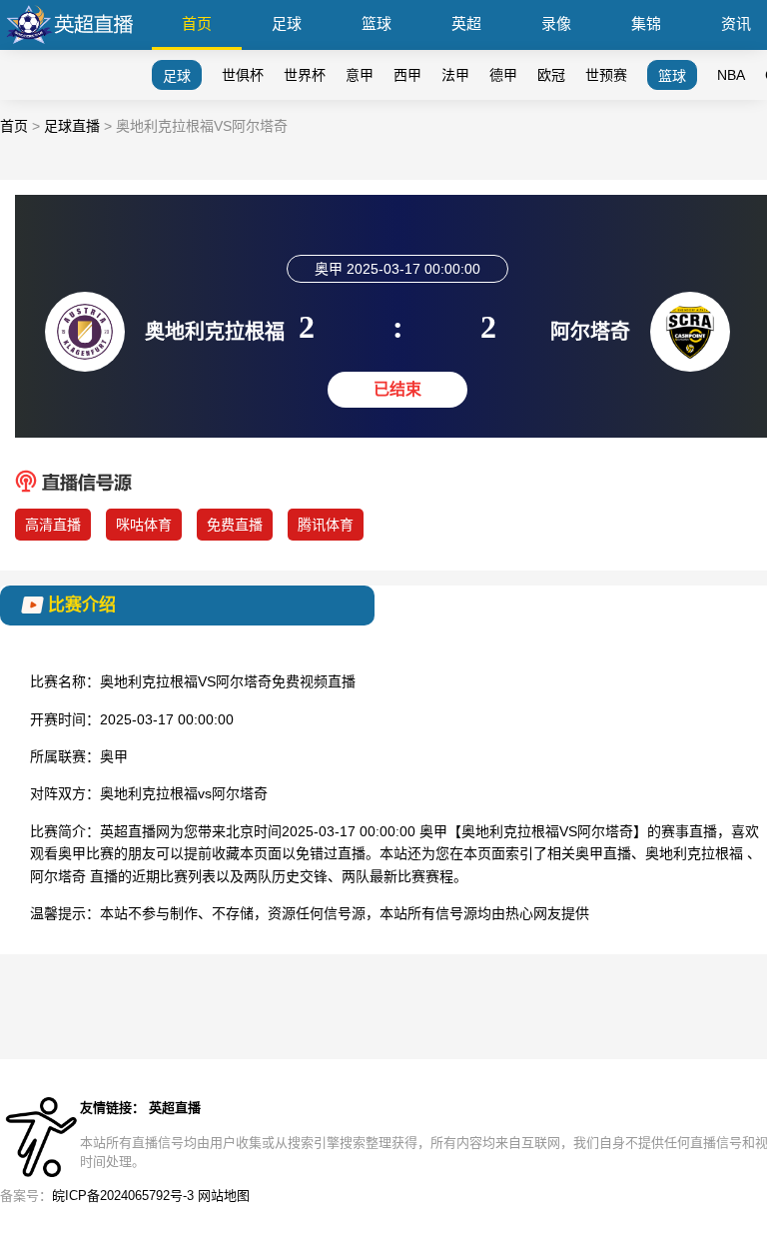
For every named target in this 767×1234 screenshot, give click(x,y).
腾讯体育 (326, 525)
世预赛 (606, 75)
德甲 (503, 75)
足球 (287, 23)
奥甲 (114, 756)
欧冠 (551, 75)
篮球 (376, 23)
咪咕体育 (144, 525)
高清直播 (53, 525)
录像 (556, 23)
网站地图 (224, 1195)
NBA (731, 75)
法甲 (455, 75)
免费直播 (235, 525)
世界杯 (305, 75)
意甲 (360, 75)
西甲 (407, 75)
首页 (197, 23)
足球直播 (72, 126)
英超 (466, 23)
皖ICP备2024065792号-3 (123, 1195)
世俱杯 (243, 75)
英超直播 (175, 1107)
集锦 (646, 23)
